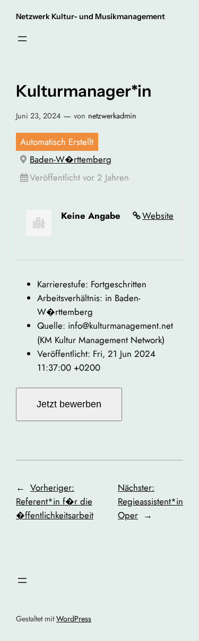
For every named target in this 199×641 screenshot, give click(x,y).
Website (158, 215)
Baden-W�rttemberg (70, 159)
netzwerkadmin (112, 115)
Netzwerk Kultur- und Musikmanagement (90, 16)
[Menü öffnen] (22, 38)
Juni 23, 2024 (38, 115)
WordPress (73, 618)
